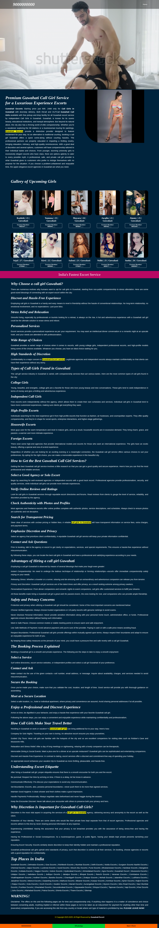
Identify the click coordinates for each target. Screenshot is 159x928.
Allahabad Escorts (32, 890)
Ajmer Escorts (128, 881)
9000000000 (24, 4)
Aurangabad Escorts (92, 884)
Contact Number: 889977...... (107, 265)
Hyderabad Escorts (72, 871)
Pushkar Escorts (26, 887)
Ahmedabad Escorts (91, 871)
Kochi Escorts (46, 884)
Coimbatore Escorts (138, 874)
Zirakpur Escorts (90, 877)
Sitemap (88, 890)
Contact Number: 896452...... (107, 225)
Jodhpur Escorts (53, 874)
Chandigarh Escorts (72, 877)
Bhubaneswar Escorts (111, 868)
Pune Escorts (94, 868)
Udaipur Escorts (18, 874)
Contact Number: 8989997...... (135, 265)
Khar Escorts (142, 887)
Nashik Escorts (140, 865)
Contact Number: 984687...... (79, 225)
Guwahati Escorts (18, 865)
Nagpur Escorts (41, 871)
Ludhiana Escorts (139, 877)
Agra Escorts (107, 871)
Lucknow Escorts (48, 868)
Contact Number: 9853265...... (135, 225)
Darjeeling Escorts (50, 881)
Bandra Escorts (55, 877)
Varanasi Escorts (119, 874)
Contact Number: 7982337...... (23, 225)
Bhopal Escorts (86, 874)
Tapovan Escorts (116, 887)
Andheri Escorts (40, 877)
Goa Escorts (50, 865)
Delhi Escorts (97, 865)
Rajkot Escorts (142, 881)
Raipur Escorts (18, 884)
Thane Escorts (76, 890)
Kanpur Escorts (97, 881)
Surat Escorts (63, 868)
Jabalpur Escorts (70, 874)
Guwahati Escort (122, 871)
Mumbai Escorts (82, 865)
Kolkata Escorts (26, 871)
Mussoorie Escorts (139, 871)
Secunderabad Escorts (63, 887)
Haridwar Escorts (130, 868)
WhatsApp (79, 926)
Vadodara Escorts (35, 874)
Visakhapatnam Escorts (21, 877)
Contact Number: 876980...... (23, 265)
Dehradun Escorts (36, 865)
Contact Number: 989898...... (51, 265)
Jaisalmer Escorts (18, 881)
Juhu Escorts (17, 890)
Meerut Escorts (34, 881)
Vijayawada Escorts (82, 887)
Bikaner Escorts (83, 881)
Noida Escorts (111, 865)
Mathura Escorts (67, 881)
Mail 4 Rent (131, 926)
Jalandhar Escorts (122, 877)
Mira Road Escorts (127, 884)
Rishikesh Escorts (66, 865)
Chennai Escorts (18, 868)
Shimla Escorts (62, 890)
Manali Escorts (75, 884)
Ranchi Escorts (102, 874)
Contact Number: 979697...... (79, 265)
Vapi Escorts (130, 887)
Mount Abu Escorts (79, 868)
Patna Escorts (48, 890)
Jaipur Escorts (33, 868)
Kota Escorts (32, 884)
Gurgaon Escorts (126, 865)
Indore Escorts (56, 871)
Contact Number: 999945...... (51, 225)
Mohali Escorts (106, 877)
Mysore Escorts (110, 884)
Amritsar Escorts (113, 881)
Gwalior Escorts (60, 884)
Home (145, 4)
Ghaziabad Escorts (43, 887)
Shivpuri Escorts (100, 887)
